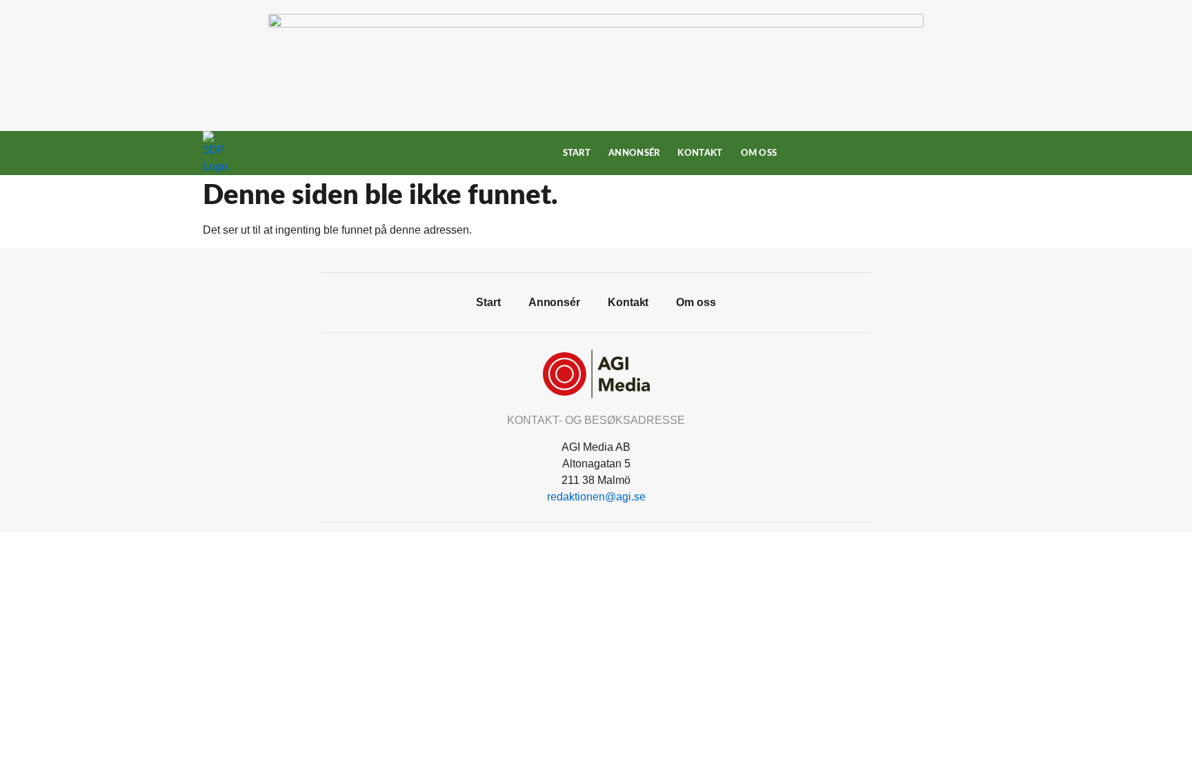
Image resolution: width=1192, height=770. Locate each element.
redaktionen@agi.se (596, 497)
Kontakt (699, 153)
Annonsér (633, 153)
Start (577, 153)
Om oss (759, 153)
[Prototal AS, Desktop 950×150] (596, 24)
